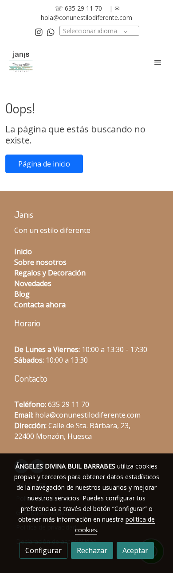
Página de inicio (44, 164)
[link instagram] (39, 31)
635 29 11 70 (68, 404)
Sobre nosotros (40, 262)
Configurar (43, 550)
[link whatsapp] (51, 31)
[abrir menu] (158, 62)
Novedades (32, 283)
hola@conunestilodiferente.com (86, 17)
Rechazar (92, 550)
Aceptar (135, 550)
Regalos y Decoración (50, 273)
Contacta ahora (40, 305)
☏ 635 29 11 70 (78, 8)
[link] (21, 61)
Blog (22, 294)
